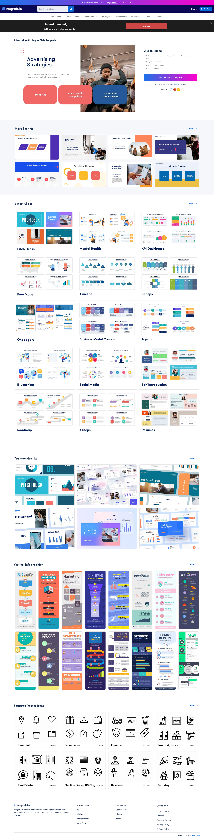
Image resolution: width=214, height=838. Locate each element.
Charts (148, 16)
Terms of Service (164, 820)
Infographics (90, 16)
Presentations (56, 16)
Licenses (160, 815)
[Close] (212, 23)
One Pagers (105, 16)
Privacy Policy (163, 824)
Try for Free (205, 9)
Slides (77, 16)
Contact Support (164, 811)
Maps (159, 16)
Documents (120, 16)
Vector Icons (135, 16)
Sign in (194, 9)
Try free (146, 26)
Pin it (20, 48)
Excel (69, 16)
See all (191, 128)
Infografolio (196, 835)
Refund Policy (163, 829)
